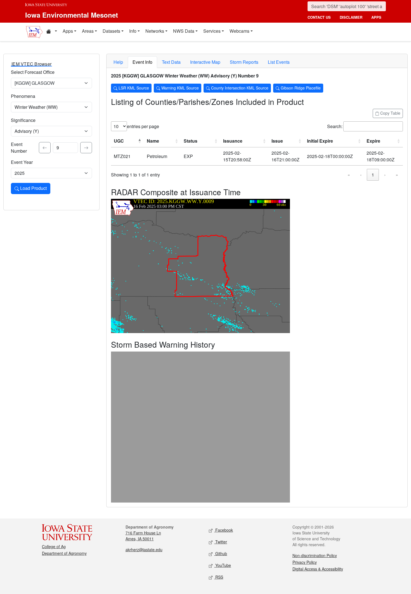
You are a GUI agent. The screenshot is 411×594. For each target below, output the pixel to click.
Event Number (19, 147)
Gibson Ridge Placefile (300, 88)
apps (376, 17)
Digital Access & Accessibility (317, 569)
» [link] (397, 174)
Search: (334, 126)
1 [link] (373, 174)
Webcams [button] (239, 31)
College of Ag (54, 546)
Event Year (22, 162)
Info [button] (132, 31)
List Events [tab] (279, 62)
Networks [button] (154, 31)
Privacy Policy (304, 562)
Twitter (220, 541)
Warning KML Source (179, 88)
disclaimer (351, 17)
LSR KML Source (133, 88)
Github (220, 553)
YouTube (222, 565)
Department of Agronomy (64, 553)
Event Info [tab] (142, 62)
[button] (51, 32)
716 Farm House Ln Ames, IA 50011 (143, 535)
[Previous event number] (45, 147)
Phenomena (23, 96)
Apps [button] (68, 31)
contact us (319, 17)
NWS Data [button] (183, 31)
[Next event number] (86, 147)
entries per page (143, 126)
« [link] (349, 174)
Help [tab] (118, 62)
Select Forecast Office (33, 72)
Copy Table (389, 113)
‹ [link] (361, 174)
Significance (23, 120)
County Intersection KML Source (239, 88)
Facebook (223, 530)
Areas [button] (88, 31)
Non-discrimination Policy (314, 555)
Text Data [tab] (171, 62)
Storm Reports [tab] (244, 62)
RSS (218, 577)
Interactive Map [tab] (205, 62)
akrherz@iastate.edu (144, 549)
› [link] (385, 174)
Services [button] (212, 31)
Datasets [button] (111, 31)
